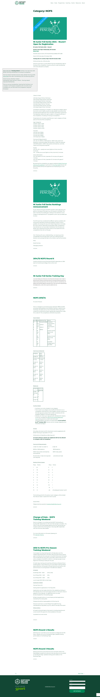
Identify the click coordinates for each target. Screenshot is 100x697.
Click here (5, 76)
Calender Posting (39, 534)
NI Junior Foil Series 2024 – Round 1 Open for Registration (49, 43)
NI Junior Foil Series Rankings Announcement (47, 205)
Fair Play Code (56, 165)
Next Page (81, 673)
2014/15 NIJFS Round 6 (43, 258)
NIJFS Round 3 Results (43, 649)
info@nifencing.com (50, 686)
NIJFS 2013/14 (39, 298)
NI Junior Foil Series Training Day (48, 276)
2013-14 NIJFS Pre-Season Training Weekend (45, 549)
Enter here (36, 51)
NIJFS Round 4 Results (43, 630)
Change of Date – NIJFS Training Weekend (44, 518)
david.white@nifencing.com (54, 504)
